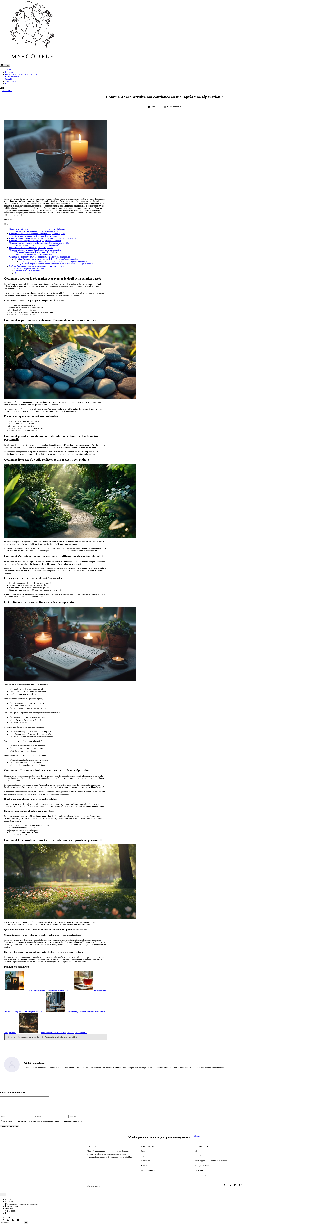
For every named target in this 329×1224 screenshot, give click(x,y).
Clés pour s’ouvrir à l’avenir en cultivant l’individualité (36, 245)
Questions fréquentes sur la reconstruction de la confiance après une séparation (46, 259)
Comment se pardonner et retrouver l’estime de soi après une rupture (37, 234)
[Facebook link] (240, 1185)
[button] (2, 88)
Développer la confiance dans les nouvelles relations (35, 252)
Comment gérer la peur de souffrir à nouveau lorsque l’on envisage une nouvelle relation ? (56, 261)
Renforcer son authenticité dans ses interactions (33, 254)
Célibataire (9, 72)
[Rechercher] (26, 1222)
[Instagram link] (224, 1185)
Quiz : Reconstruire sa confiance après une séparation (31, 247)
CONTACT (7, 91)
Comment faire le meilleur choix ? (28, 271)
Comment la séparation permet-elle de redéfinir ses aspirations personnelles (39, 257)
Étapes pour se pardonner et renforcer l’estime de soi (35, 236)
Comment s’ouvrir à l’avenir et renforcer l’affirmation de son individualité (39, 243)
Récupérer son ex (12, 77)
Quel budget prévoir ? (23, 273)
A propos (145, 1156)
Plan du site (146, 1161)
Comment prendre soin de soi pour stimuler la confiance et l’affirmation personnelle (43, 238)
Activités (8, 70)
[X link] (235, 1185)
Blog (7, 84)
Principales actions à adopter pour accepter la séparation (37, 231)
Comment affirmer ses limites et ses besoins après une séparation (35, 250)
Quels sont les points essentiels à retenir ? (31, 268)
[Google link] (230, 1185)
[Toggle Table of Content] (6, 225)
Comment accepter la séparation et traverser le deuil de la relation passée (38, 229)
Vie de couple (10, 81)
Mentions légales (148, 1170)
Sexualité (9, 79)
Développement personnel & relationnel (21, 74)
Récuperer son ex (202, 1165)
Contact (197, 1136)
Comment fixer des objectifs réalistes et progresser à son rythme (35, 240)
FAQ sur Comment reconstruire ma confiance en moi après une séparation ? (40, 266)
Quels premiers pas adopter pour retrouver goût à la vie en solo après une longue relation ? (56, 264)
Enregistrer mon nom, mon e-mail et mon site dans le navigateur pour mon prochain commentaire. (42, 1121)
